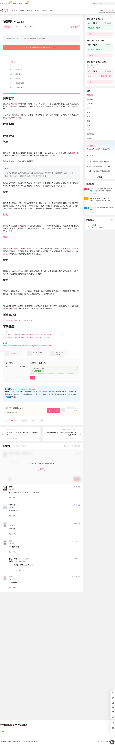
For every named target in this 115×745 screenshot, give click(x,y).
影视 (10, 106)
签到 (20, 4)
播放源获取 (19, 83)
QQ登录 (90, 155)
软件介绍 (18, 78)
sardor (10, 523)
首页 (1, 4)
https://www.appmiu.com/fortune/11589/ (17, 320)
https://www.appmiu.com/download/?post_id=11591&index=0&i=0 (27, 334)
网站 (28, 11)
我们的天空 (12, 505)
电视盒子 (7, 27)
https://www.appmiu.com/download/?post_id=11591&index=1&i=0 (27, 346)
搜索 (88, 125)
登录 (101, 11)
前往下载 (76, 27)
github (91, 55)
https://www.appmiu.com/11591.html (23, 389)
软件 (13, 11)
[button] (112, 742)
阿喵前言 (18, 70)
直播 (14, 104)
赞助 (26, 3)
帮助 (14, 4)
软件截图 (18, 74)
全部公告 (100, 177)
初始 (88, 108)
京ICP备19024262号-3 (30, 741)
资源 (36, 11)
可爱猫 (11, 486)
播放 (88, 129)
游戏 (44, 11)
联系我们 (9, 397)
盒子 (17, 104)
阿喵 (55, 48)
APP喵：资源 (15, 741)
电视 (21, 11)
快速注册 (110, 11)
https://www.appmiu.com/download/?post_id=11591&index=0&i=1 (27, 337)
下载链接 (18, 87)
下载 (32, 378)
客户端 (8, 3)
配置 (88, 112)
